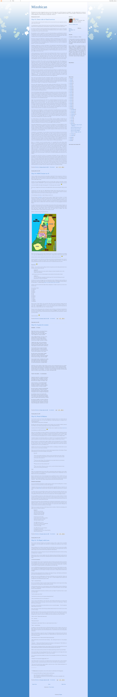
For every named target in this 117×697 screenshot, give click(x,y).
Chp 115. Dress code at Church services (43, 19)
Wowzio (70, 28)
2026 (71, 78)
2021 (71, 86)
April (72, 121)
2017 (71, 92)
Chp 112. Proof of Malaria (39, 416)
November (73, 111)
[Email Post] (57, 167)
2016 (71, 94)
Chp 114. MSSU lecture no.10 (40, 173)
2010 (71, 103)
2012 (71, 100)
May (72, 120)
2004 (71, 140)
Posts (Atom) (51, 687)
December (73, 109)
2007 (71, 108)
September (73, 114)
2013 (71, 98)
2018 (71, 91)
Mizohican (39, 7)
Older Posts (64, 684)
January (72, 135)
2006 (71, 137)
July (72, 117)
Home (49, 684)
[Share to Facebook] (62, 167)
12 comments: (52, 318)
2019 (71, 89)
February (72, 133)
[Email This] (59, 167)
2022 (71, 84)
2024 (71, 81)
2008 (71, 106)
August (72, 115)
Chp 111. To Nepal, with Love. (40, 540)
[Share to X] (61, 167)
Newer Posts (34, 684)
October (72, 112)
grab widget (71, 29)
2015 (71, 95)
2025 (71, 80)
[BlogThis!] (60, 167)
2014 (71, 97)
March (72, 123)
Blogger (60, 694)
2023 (71, 83)
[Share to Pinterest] (63, 167)
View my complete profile (73, 24)
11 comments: (51, 410)
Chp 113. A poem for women (39, 325)
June (72, 118)
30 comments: (52, 167)
